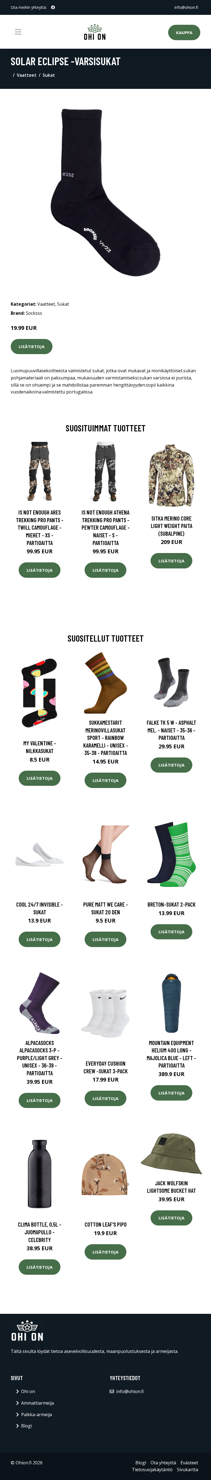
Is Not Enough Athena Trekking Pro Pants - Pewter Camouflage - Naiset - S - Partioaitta (106, 527)
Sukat (49, 75)
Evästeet (189, 1463)
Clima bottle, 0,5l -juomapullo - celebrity (39, 1232)
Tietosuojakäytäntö (152, 1470)
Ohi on (28, 1391)
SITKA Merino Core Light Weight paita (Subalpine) (171, 526)
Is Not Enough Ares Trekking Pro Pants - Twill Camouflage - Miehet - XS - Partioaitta (39, 527)
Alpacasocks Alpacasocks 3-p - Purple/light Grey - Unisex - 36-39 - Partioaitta (39, 1057)
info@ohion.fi (186, 7)
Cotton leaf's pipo (106, 1224)
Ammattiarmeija (37, 1403)
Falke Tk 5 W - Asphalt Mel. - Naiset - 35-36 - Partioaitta (171, 730)
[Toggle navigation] (18, 32)
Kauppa (184, 32)
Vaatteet (27, 75)
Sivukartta (187, 1470)
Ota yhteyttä (163, 1463)
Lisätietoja (32, 346)
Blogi (26, 1426)
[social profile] (53, 7)
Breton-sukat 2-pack (172, 904)
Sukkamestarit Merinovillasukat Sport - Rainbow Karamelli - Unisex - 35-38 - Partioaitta (105, 737)
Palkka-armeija (36, 1414)
